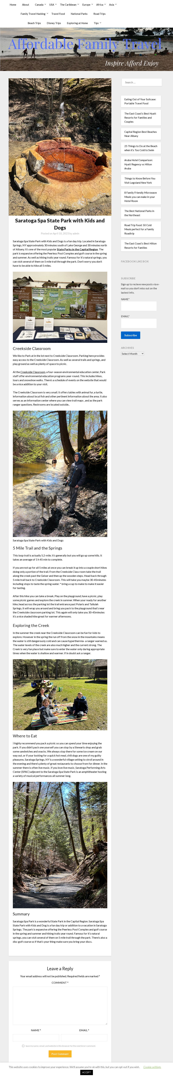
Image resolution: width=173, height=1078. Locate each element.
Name (36, 1030)
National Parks (79, 13)
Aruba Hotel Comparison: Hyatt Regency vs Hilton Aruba (138, 164)
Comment (60, 982)
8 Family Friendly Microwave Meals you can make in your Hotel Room (140, 196)
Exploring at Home (77, 23)
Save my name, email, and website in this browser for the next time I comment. (61, 1046)
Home (13, 4)
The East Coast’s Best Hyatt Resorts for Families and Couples (140, 117)
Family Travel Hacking (33, 13)
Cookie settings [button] (152, 1067)
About (25, 4)
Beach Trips (34, 23)
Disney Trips (54, 23)
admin (76, 233)
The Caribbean (68, 4)
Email (84, 1030)
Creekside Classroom (32, 372)
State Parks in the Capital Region (77, 249)
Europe (86, 4)
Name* (125, 299)
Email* (125, 316)
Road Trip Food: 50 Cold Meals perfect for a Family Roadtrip (139, 229)
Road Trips (99, 13)
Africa (99, 4)
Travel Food (58, 13)
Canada (39, 4)
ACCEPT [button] (86, 1072)
